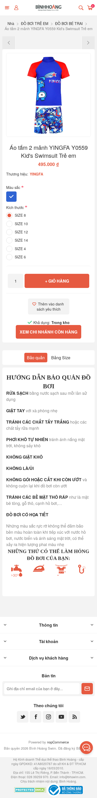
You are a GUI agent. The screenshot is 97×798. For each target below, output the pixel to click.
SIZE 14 (21, 240)
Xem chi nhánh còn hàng (48, 332)
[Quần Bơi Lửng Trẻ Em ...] (9, 42)
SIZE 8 (20, 215)
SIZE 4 (20, 248)
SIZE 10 (21, 223)
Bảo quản (36, 358)
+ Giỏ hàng (57, 281)
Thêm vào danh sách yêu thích (51, 306)
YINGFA (36, 174)
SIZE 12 (21, 231)
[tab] (35, 357)
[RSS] (74, 717)
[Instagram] (48, 717)
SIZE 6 (20, 256)
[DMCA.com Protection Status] (30, 790)
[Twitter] (22, 717)
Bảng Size (60, 358)
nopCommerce (58, 742)
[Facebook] (35, 717)
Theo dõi (87, 688)
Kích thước (15, 207)
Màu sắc (13, 187)
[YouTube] (61, 717)
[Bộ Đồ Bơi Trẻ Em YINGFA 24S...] (88, 42)
